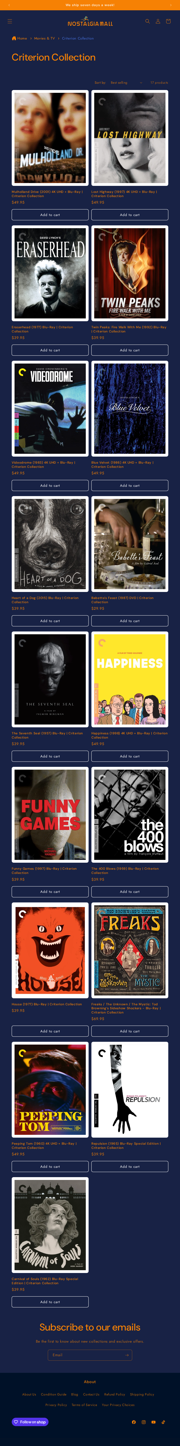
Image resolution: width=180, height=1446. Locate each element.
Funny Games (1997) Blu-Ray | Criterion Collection (44, 871)
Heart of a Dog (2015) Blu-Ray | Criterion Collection (45, 600)
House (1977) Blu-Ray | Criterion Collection (47, 1004)
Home (22, 38)
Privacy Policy (56, 1405)
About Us (29, 1394)
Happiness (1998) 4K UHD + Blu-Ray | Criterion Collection (129, 735)
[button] (10, 21)
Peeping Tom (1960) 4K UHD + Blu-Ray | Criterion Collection (44, 1146)
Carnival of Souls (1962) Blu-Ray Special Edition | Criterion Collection (45, 1281)
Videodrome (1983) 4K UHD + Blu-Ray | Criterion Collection (43, 465)
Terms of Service (84, 1405)
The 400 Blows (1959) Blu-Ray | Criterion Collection (125, 871)
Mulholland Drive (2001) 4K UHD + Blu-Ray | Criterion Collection (47, 194)
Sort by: (100, 82)
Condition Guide (54, 1394)
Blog (74, 1394)
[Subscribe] (127, 1355)
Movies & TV (45, 38)
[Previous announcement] (9, 5)
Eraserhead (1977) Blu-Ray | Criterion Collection (42, 329)
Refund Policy (114, 1394)
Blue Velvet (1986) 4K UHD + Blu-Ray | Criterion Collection (122, 465)
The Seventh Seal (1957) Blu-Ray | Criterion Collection (47, 735)
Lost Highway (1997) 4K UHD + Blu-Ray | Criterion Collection (124, 194)
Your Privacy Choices (118, 1405)
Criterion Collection (78, 38)
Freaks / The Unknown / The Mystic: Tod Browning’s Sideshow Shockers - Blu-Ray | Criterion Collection (126, 1008)
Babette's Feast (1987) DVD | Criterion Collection (122, 600)
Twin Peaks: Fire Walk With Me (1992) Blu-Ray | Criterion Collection (129, 329)
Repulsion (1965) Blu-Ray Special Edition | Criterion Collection (126, 1146)
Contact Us (91, 1394)
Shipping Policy (142, 1394)
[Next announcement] (171, 5)
